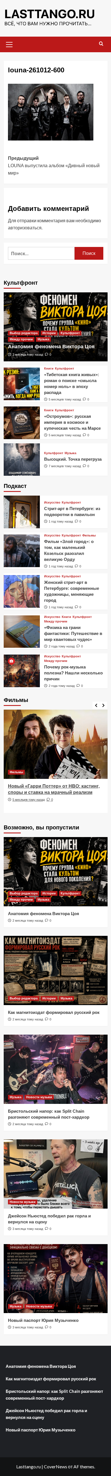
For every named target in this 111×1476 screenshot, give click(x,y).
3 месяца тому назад (28, 1228)
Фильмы (89, 535)
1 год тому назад (61, 521)
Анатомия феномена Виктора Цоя (51, 346)
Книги (49, 368)
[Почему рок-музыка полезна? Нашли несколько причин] (22, 671)
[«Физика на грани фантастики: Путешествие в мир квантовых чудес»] (22, 631)
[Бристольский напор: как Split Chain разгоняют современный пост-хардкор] (56, 1069)
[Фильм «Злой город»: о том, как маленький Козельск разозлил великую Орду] (22, 550)
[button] (9, 44)
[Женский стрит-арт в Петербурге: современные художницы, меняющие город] (22, 591)
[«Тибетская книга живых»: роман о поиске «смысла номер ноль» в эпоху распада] (22, 384)
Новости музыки (39, 1097)
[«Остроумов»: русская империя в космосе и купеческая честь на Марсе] (22, 422)
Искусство (52, 502)
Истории (49, 333)
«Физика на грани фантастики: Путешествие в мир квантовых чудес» (73, 633)
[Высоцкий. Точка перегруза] (22, 459)
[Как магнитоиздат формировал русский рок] (56, 970)
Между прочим (21, 339)
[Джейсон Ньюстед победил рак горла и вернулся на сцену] (56, 1173)
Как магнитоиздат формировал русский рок (54, 1012)
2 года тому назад (62, 646)
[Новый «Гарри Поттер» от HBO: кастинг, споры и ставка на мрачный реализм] (56, 744)
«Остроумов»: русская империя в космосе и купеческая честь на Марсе (72, 422)
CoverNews (55, 1466)
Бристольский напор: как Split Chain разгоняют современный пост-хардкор (54, 1394)
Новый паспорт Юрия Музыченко (43, 1320)
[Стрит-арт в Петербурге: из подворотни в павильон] (22, 512)
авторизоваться (25, 227)
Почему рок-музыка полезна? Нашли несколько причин (73, 672)
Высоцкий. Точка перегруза (73, 459)
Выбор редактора (24, 333)
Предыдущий (54, 165)
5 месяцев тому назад (65, 399)
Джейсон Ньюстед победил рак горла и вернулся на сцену (46, 1414)
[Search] (101, 44)
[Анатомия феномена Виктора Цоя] (56, 871)
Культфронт (70, 333)
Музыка (43, 339)
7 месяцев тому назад (65, 466)
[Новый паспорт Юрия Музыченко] (56, 1278)
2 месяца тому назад (28, 354)
